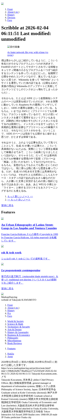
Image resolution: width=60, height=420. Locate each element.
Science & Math (15, 324)
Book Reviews (14, 343)
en (16, 12)
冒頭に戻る (7, 205)
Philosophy (12, 338)
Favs (9, 20)
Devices (11, 17)
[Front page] (2, 4)
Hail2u (10, 353)
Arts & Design (14, 329)
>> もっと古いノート (18, 199)
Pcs (9, 313)
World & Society (15, 321)
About (10, 12)
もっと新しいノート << (20, 196)
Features (11, 348)
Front (10, 9)
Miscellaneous (14, 340)
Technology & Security (18, 326)
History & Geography (18, 332)
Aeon (10, 356)
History (11, 14)
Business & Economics (18, 335)
